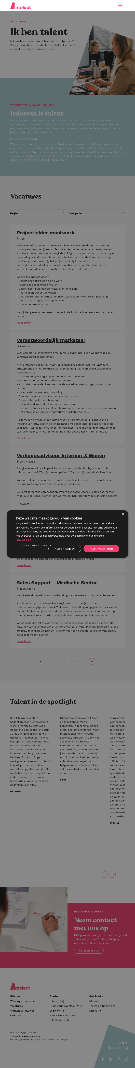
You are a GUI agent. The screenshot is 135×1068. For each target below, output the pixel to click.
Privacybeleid (23, 539)
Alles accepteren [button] (101, 548)
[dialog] (67, 534)
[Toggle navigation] (120, 5)
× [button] (123, 514)
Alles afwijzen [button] (65, 548)
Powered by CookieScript (34, 545)
